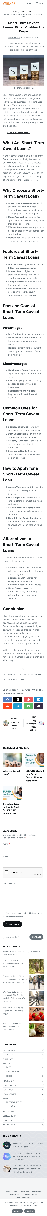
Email (6, 856)
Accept (17, 1211)
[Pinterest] (28, 699)
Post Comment (12, 924)
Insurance (8, 1081)
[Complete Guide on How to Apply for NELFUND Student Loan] (12, 793)
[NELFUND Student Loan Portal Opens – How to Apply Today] (34, 760)
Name (6, 844)
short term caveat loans (31, 674)
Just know (8, 1090)
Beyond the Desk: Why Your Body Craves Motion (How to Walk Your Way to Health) (15, 979)
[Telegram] (17, 706)
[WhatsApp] (28, 706)
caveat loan (10, 674)
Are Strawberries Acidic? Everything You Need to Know (13, 1011)
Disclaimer (36, 1191)
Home (8, 1191)
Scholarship (9, 1116)
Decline (30, 1211)
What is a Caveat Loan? (18, 132)
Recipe (9, 1076)
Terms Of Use (31, 1194)
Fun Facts (8, 1059)
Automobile (9, 1050)
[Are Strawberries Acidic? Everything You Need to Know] (36, 1014)
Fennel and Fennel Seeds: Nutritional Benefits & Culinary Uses (14, 1026)
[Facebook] (7, 699)
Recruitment (9, 1111)
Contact (25, 1191)
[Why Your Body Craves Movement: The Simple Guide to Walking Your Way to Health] (36, 998)
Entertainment (14, 1102)
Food (8, 1067)
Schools (7, 1120)
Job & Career (9, 1085)
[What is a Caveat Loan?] (12, 760)
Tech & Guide (9, 1124)
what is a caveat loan (14, 680)
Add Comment (10, 883)
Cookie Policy (16, 1194)
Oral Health (12, 1071)
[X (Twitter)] (17, 699)
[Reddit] (7, 706)
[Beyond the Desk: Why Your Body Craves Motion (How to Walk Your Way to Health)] (36, 982)
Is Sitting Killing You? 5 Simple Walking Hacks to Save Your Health (13, 963)
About (16, 1191)
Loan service (14, 37)
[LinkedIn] (38, 699)
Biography (8, 1055)
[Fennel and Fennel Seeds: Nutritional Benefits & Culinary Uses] (36, 1030)
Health (6, 1063)
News (5, 1098)
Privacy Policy (23, 1198)
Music (12, 1106)
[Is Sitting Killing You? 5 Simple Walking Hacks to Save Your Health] (36, 966)
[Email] (38, 706)
